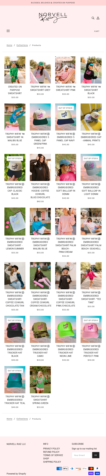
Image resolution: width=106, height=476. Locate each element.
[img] (93, 18)
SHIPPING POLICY (52, 462)
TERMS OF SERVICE (53, 455)
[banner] (53, 17)
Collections (22, 45)
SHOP (46, 458)
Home (9, 45)
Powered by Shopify (16, 473)
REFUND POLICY (51, 452)
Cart (96, 31)
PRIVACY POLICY (51, 448)
